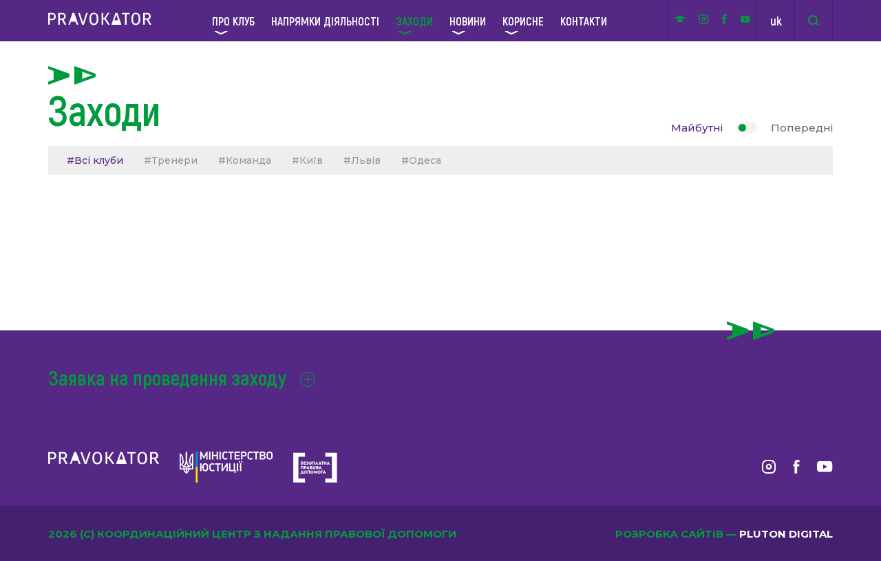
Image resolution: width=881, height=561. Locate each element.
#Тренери (171, 160)
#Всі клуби (95, 160)
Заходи (414, 21)
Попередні (802, 127)
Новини (467, 21)
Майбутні (697, 127)
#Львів (362, 160)
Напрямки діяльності (325, 21)
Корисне (523, 21)
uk (776, 20)
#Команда (244, 160)
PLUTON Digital (786, 533)
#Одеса (421, 160)
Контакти (583, 21)
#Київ (307, 160)
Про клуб (233, 21)
